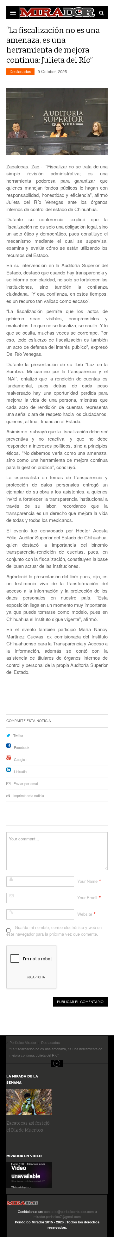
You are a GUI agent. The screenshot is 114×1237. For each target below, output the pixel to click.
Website (84, 914)
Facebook (21, 747)
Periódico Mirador (22, 1205)
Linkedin (20, 771)
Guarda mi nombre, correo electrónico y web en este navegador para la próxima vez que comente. (54, 930)
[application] (29, 1175)
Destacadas (20, 71)
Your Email (87, 898)
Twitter (18, 735)
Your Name (87, 881)
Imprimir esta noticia (28, 795)
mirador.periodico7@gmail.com (57, 1216)
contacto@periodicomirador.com (69, 1211)
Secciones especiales (57, 1063)
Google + (21, 759)
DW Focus (57, 12)
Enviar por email (26, 783)
